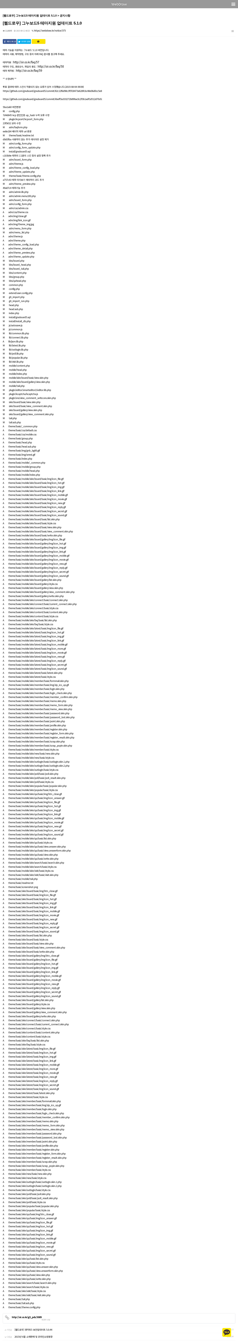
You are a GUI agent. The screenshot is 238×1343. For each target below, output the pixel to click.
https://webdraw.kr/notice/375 (50, 30)
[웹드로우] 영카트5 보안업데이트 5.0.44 (33, 1329)
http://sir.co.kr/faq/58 (51, 66)
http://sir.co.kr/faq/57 (26, 62)
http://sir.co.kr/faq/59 (29, 70)
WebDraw (119, 4)
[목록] (232, 31)
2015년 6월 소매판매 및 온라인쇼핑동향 (33, 1336)
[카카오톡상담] (226, 1332)
